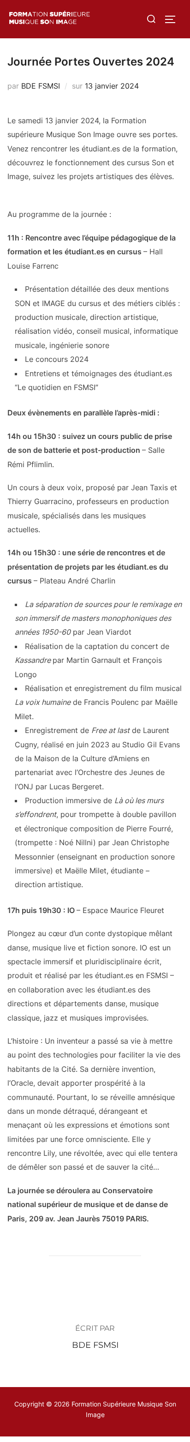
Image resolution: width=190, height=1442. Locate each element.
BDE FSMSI (40, 85)
